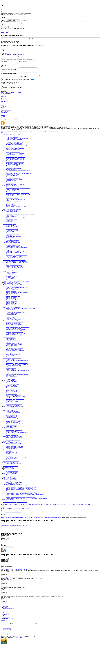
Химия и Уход (6, 441)
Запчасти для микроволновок (10, 210)
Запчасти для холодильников (10, 185)
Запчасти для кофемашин (9, 380)
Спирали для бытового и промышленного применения (16, 281)
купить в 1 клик (10, 546)
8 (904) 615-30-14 (5, 98)
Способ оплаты (4, 23)
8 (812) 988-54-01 (5, 96)
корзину (11, 644)
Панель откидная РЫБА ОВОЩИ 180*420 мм (11, 577)
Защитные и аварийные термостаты (11, 283)
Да (4, 49)
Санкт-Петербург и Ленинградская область (13, 54)
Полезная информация (8, 608)
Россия (5, 53)
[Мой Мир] (5, 550)
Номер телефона (5, 15)
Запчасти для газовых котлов (10, 442)
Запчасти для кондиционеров (10, 479)
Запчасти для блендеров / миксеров (11, 307)
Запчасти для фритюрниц (9, 481)
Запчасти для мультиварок (9, 427)
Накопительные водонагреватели (11, 469)
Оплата (5, 607)
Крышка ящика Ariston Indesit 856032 (9, 586)
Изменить (5, 50)
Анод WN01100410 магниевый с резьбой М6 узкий (17, 508)
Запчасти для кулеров (8, 353)
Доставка (5, 606)
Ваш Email (3, 17)
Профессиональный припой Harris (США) (13, 284)
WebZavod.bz (19, 637)
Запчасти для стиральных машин (11, 150)
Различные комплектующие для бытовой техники (15, 502)
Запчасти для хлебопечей (9, 410)
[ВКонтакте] (1, 550)
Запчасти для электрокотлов (9, 263)
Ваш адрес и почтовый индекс (8, 20)
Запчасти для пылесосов (9, 337)
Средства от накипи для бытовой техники (13, 436)
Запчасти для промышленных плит (11, 242)
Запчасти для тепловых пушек (10, 466)
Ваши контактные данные (7, 14)
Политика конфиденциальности (10, 609)
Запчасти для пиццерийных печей (11, 461)
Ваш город (3, 18)
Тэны (4, 271)
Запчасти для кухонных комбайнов (11, 320)
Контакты (3, 620)
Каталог (5, 615)
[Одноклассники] (3, 550)
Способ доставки (5, 21)
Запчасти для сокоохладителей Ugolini (12, 209)
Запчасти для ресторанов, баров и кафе (12, 484)
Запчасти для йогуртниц (9, 477)
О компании (6, 614)
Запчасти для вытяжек (8, 468)
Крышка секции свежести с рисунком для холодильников (14, 594)
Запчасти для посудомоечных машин (12, 358)
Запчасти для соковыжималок (10, 473)
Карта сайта (6, 617)
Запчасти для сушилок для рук (10, 478)
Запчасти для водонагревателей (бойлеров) (13, 134)
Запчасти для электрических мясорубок (12, 286)
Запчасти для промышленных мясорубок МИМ (14, 260)
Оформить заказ (4, 27)
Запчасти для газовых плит (9, 449)
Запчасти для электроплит (9, 224)
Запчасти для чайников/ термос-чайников (13, 406)
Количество (4, 24)
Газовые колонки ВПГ (8, 467)
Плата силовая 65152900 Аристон (13, 512)
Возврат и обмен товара (8, 618)
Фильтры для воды (7, 464)
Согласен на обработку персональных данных (13, 28)
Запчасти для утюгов (8, 499)
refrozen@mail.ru (4, 101)
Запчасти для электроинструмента (11, 462)
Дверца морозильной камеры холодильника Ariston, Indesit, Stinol (16, 569)
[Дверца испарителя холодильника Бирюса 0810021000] (14, 525)
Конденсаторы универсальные (10, 282)
